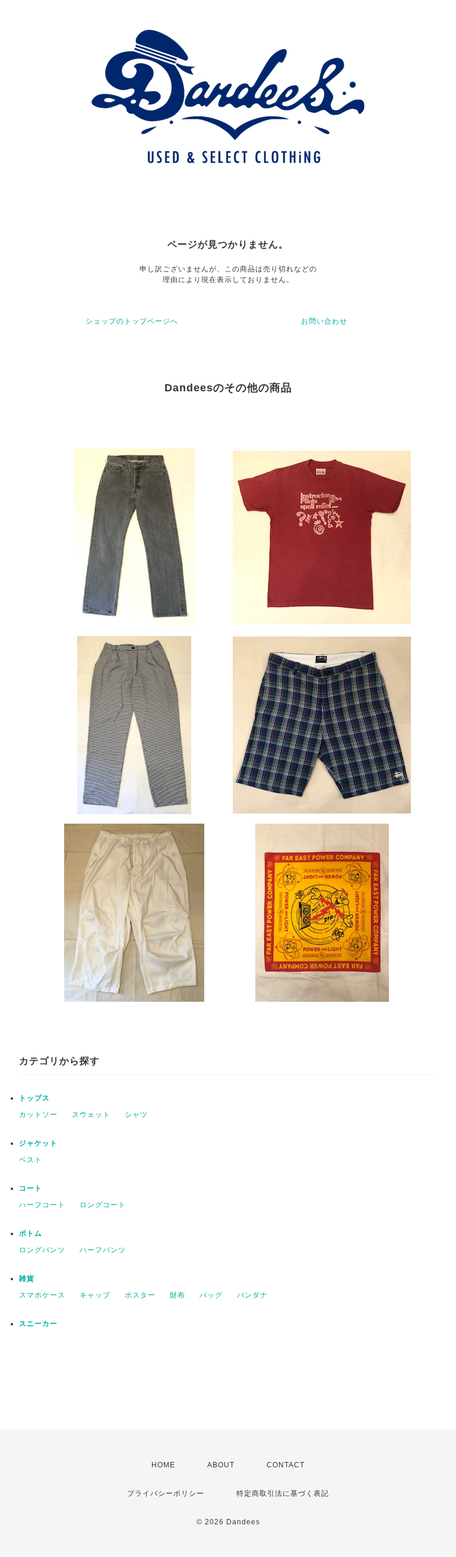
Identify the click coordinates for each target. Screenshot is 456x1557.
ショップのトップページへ (132, 321)
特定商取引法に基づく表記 (282, 1493)
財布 (177, 1295)
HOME (163, 1465)
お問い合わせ (324, 321)
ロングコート (103, 1205)
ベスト (30, 1160)
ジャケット (38, 1143)
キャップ (95, 1295)
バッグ (211, 1295)
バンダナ (252, 1295)
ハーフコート (42, 1205)
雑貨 (26, 1278)
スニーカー (38, 1323)
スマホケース (42, 1295)
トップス (34, 1098)
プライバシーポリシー (165, 1493)
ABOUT (221, 1465)
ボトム (30, 1233)
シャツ (136, 1114)
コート (30, 1188)
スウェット (91, 1114)
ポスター (140, 1295)
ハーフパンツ (103, 1250)
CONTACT (286, 1465)
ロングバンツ (42, 1250)
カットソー (38, 1114)
